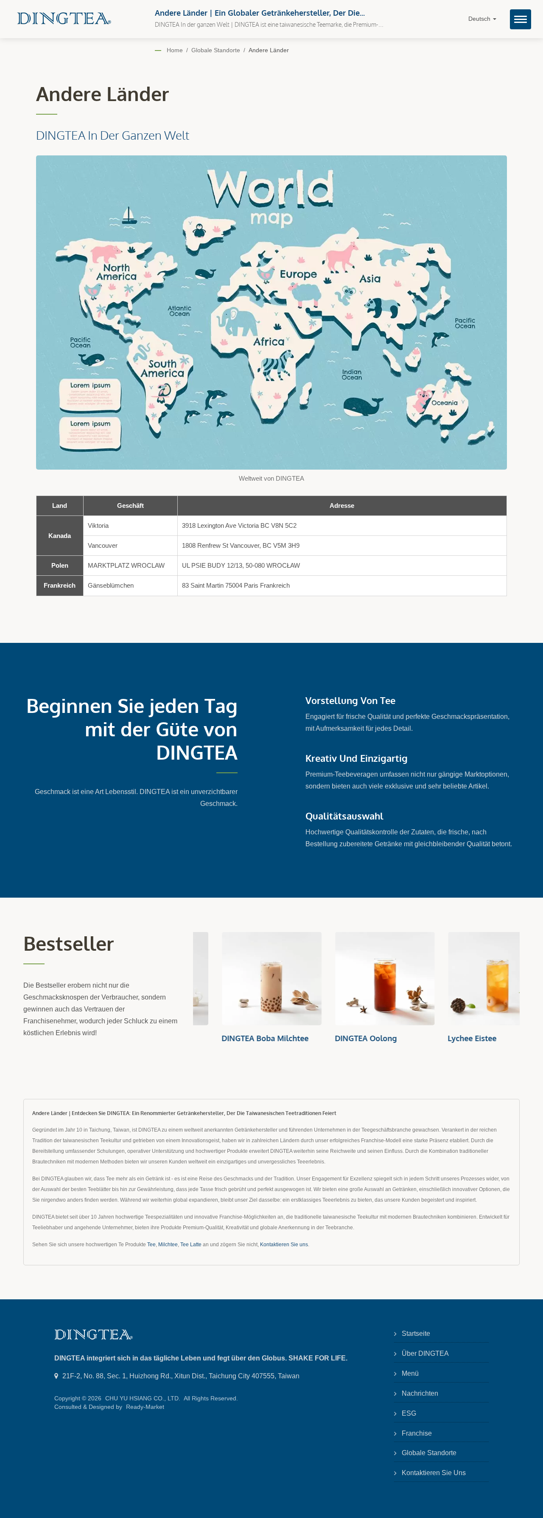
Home (175, 50)
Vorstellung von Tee (350, 700)
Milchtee (168, 1245)
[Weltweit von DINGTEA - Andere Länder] (271, 314)
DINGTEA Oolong (337, 1038)
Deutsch (480, 19)
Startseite (416, 1333)
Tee (151, 1245)
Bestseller (68, 943)
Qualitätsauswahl (344, 816)
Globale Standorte (215, 50)
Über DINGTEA (425, 1353)
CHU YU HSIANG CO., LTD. (142, 1398)
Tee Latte (191, 1245)
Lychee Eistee (443, 1038)
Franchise (417, 1433)
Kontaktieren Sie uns (284, 1245)
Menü (410, 1373)
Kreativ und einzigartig (356, 758)
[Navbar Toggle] (520, 19)
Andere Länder (269, 50)
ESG (409, 1413)
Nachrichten (420, 1393)
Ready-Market (145, 1406)
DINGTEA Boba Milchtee (236, 1038)
